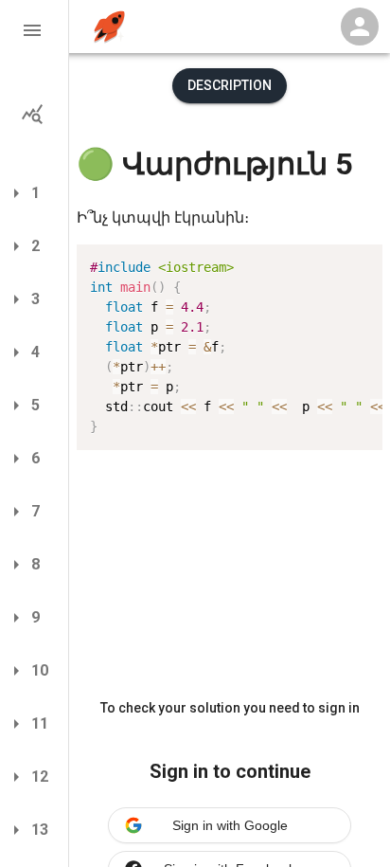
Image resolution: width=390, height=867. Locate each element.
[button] (34, 30)
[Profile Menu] (359, 26)
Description (229, 85)
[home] (109, 27)
